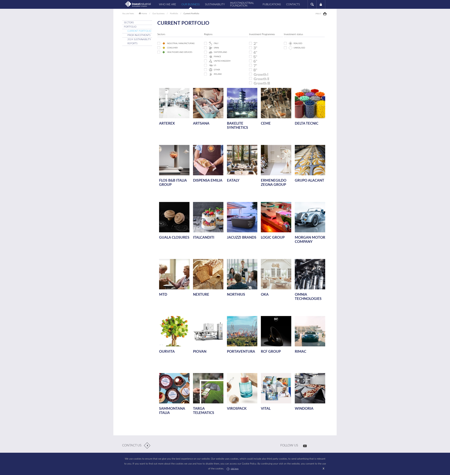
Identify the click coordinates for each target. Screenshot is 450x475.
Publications (272, 4)
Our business (190, 4)
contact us (132, 445)
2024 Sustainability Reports (139, 41)
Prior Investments (138, 35)
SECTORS (129, 23)
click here (235, 469)
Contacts (293, 4)
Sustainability (215, 4)
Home (144, 13)
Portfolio (174, 13)
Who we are (167, 4)
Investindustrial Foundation (242, 4)
